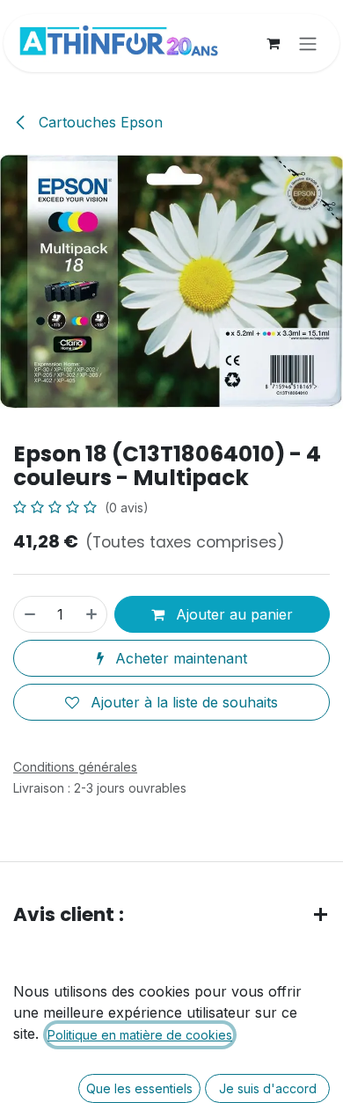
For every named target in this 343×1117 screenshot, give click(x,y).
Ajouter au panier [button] (232, 614)
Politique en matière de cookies (139, 1034)
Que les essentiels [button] (139, 1088)
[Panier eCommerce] (272, 43)
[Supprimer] (29, 614)
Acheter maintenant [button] (179, 658)
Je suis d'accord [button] (268, 1088)
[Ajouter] (92, 614)
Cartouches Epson (98, 122)
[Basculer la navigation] (307, 43)
